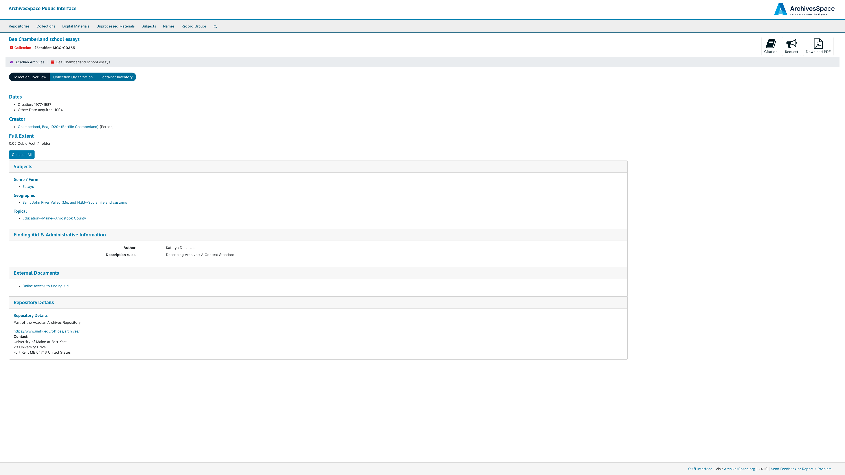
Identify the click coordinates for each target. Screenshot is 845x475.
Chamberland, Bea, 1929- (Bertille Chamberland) (58, 126)
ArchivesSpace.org (739, 469)
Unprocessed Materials (115, 26)
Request (791, 51)
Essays (28, 186)
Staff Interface (700, 469)
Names (169, 26)
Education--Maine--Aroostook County (54, 218)
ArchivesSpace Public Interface (42, 8)
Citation (770, 51)
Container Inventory (116, 77)
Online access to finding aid (45, 286)
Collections (46, 26)
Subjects (149, 26)
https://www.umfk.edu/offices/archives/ (47, 331)
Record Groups (194, 26)
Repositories (19, 26)
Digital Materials (75, 26)
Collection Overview (29, 77)
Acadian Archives (29, 62)
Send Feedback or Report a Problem (801, 469)
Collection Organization (73, 77)
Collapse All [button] (22, 154)
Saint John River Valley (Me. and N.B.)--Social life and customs (74, 202)
